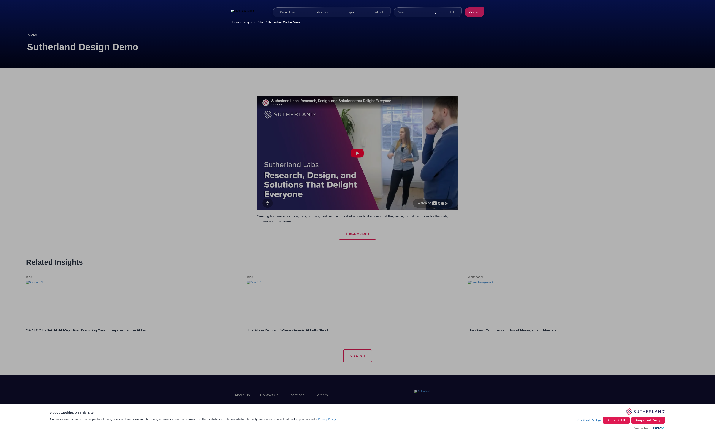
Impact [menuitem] (351, 12)
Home (235, 22)
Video (260, 22)
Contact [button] (474, 12)
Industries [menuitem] (321, 12)
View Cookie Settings (589, 420)
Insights (248, 22)
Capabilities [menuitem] (287, 12)
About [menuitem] (379, 12)
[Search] (434, 12)
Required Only (648, 420)
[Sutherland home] (249, 12)
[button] (451, 12)
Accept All (616, 420)
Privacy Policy (327, 419)
